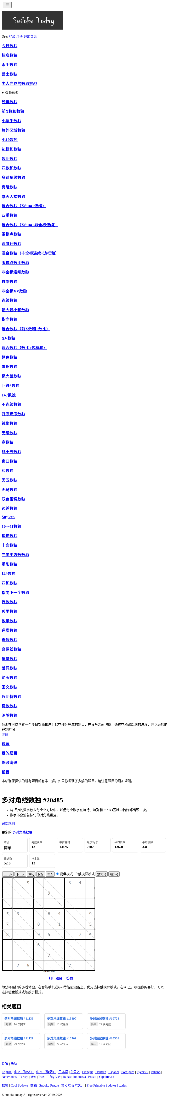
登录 (12, 36)
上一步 (8, 874)
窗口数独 (9, 461)
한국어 (75, 1072)
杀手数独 (9, 64)
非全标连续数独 (15, 272)
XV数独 (8, 338)
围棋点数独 (11, 234)
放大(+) (101, 874)
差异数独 (9, 668)
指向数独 (9, 319)
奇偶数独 (9, 640)
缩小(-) (114, 874)
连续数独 (9, 300)
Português (127, 1072)
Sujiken (8, 517)
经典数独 (9, 102)
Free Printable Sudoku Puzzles (107, 1085)
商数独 (7, 442)
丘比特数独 (11, 696)
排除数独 (9, 281)
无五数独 (9, 480)
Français (87, 1072)
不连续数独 (11, 404)
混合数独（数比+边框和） (24, 348)
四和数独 (9, 583)
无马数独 (9, 489)
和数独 (7, 470)
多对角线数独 (13, 177)
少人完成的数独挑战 (19, 83)
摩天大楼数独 (13, 196)
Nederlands (9, 1076)
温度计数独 (11, 244)
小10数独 (10, 140)
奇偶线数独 (11, 649)
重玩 (31, 874)
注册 (19, 36)
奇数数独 (9, 706)
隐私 (14, 1063)
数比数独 (9, 159)
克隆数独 (9, 187)
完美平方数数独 (15, 555)
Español (113, 1072)
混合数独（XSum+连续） (24, 206)
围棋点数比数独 (15, 263)
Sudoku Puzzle (49, 1085)
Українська (106, 1076)
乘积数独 (9, 366)
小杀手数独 (11, 121)
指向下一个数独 (15, 592)
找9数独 (9, 573)
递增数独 (9, 630)
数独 (5, 1085)
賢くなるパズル (72, 1085)
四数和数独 (11, 168)
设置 (6, 744)
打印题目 (55, 978)
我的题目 (9, 753)
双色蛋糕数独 (13, 499)
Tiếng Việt (54, 1076)
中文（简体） (24, 1072)
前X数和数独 (13, 111)
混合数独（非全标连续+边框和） (30, 253)
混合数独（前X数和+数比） (26, 329)
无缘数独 (9, 433)
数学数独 (9, 621)
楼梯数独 (9, 536)
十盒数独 (9, 545)
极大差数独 (11, 376)
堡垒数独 (9, 659)
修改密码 (9, 762)
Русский (142, 1072)
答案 (69, 978)
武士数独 (9, 74)
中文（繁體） (46, 1072)
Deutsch (100, 1072)
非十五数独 (11, 452)
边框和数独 (11, 149)
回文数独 (9, 687)
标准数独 (9, 55)
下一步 (20, 874)
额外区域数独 (13, 130)
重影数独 (9, 564)
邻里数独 (9, 611)
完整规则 (8, 823)
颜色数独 (9, 357)
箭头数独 (9, 677)
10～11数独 (11, 526)
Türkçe (23, 1076)
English (7, 1072)
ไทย (42, 1076)
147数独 (9, 395)
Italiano (155, 1072)
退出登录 (30, 36)
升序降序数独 (13, 414)
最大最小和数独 (15, 310)
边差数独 (9, 508)
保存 (40, 874)
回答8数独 (10, 385)
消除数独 (9, 715)
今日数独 (9, 46)
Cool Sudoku (19, 1085)
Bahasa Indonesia (74, 1076)
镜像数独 (9, 423)
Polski (92, 1076)
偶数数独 (9, 602)
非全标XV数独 (14, 291)
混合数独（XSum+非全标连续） (30, 225)
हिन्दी (33, 1076)
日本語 (63, 1072)
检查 (50, 874)
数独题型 (11, 93)
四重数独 (9, 215)
